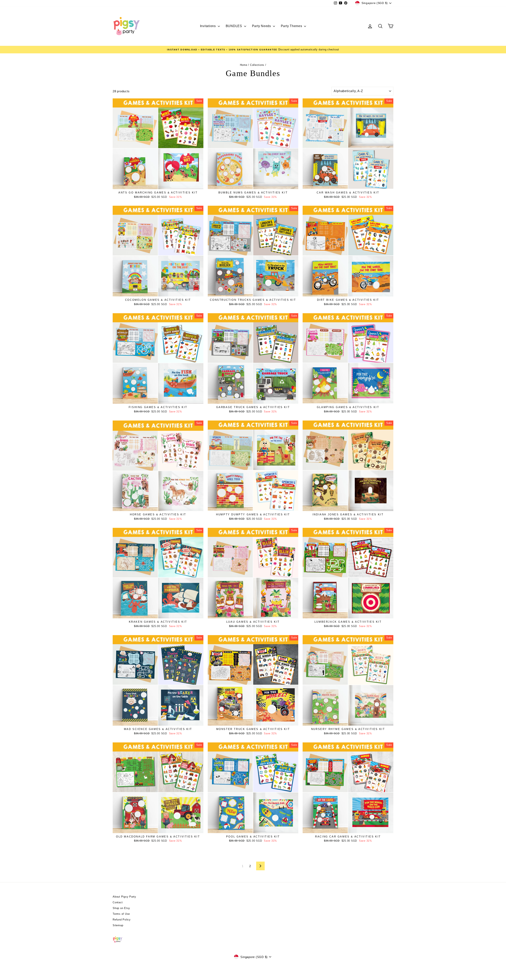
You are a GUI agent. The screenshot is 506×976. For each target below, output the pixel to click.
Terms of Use (121, 913)
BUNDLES (234, 26)
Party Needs (262, 26)
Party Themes (292, 26)
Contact (118, 902)
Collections (257, 64)
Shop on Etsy (121, 908)
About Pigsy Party (124, 896)
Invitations (208, 26)
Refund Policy (122, 919)
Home (243, 64)
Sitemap (118, 925)
